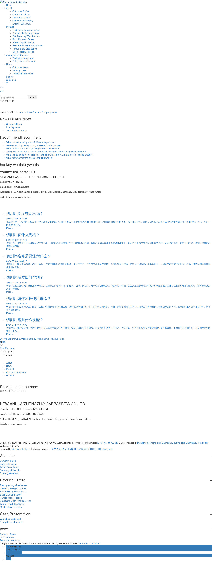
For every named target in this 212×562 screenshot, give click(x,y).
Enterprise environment (23, 61)
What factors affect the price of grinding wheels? (29, 157)
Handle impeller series (23, 42)
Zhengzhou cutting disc (173, 442)
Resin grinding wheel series (25, 29)
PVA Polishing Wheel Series (26, 36)
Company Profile (20, 11)
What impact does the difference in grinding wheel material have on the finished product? (49, 154)
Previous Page (57, 338)
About (9, 8)
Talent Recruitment (21, 17)
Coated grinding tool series (25, 33)
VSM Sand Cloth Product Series (28, 45)
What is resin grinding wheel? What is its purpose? (31, 142)
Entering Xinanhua (21, 23)
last (12, 348)
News (9, 64)
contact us (11, 79)
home (46, 338)
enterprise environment (18, 54)
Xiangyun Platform (21, 449)
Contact (10, 375)
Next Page (5, 348)
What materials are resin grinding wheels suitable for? (32, 148)
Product (10, 26)
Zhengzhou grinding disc (149, 442)
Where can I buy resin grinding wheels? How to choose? (33, 145)
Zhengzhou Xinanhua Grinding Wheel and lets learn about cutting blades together (46, 151)
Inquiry (9, 76)
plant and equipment (16, 372)
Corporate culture (21, 14)
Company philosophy (22, 20)
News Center (32, 112)
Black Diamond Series (23, 39)
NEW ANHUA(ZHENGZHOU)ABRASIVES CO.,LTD (76, 449)
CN (1, 90)
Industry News (19, 70)
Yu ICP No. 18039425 (107, 442)
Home (9, 5)
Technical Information (23, 73)
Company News (20, 67)
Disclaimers (107, 449)
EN (1, 87)
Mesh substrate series (23, 51)
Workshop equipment (22, 57)
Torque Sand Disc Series (24, 48)
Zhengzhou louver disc (196, 442)
